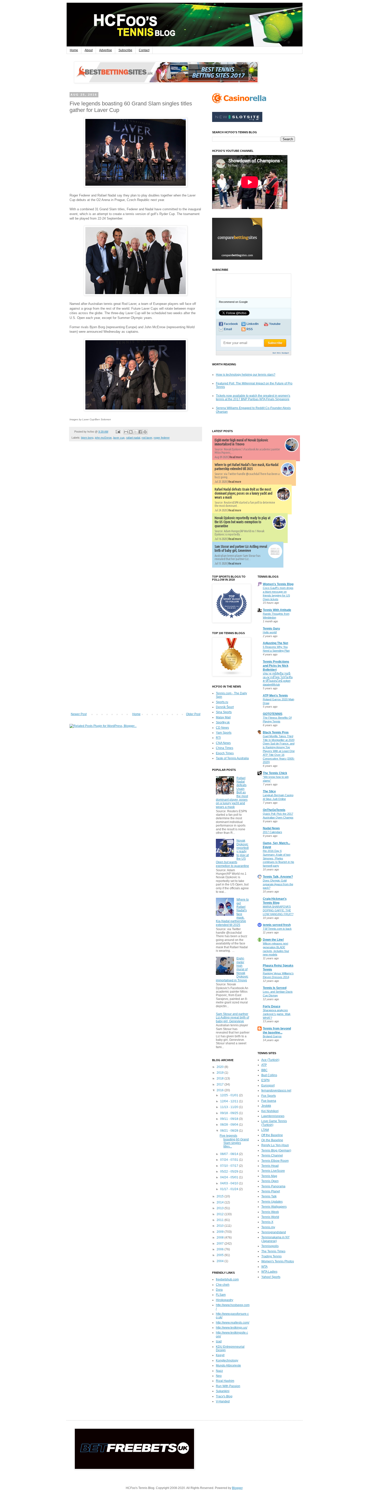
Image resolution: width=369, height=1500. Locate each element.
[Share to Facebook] (140, 431)
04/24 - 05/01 (229, 1177)
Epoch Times (225, 753)
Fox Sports (268, 1096)
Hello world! (270, 632)
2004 (220, 1261)
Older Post (193, 714)
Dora (219, 1289)
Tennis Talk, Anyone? (278, 876)
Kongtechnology (227, 1360)
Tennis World (270, 1217)
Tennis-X (267, 1222)
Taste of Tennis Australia (232, 758)
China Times (224, 748)
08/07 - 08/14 (229, 1154)
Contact (144, 50)
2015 (220, 1196)
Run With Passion (228, 1386)
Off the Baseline (272, 1135)
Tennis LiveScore (273, 1171)
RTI (218, 737)
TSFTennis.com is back (277, 928)
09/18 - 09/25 (229, 1113)
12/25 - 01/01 (229, 1095)
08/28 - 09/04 (229, 1124)
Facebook (231, 323)
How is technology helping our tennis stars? (245, 374)
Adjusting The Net (275, 643)
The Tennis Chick (275, 773)
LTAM (265, 1130)
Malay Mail (223, 717)
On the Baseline (272, 1140)
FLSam (221, 1295)
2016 (220, 1090)
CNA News (223, 743)
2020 (220, 1067)
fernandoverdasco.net (276, 1090)
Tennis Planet (270, 1191)
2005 (220, 1255)
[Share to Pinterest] (145, 431)
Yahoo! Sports (270, 1277)
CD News (222, 727)
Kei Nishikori (270, 1111)
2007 (220, 1243)
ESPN (265, 1080)
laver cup (119, 437)
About (89, 50)
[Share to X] (135, 431)
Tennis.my (268, 1227)
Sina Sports (224, 712)
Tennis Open (270, 1181)
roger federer (162, 437)
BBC (264, 1070)
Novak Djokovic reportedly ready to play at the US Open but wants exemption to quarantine (242, 522)
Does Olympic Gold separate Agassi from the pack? (278, 884)
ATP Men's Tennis (275, 695)
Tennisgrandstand (273, 1232)
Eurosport (268, 1085)
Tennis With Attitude (277, 610)
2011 (220, 1220)
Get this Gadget (281, 353)
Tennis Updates (272, 1201)
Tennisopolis (270, 1246)
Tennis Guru (271, 628)
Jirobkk (266, 1106)
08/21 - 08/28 (229, 1130)
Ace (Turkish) (270, 1060)
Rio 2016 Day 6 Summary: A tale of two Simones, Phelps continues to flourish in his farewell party (278, 858)
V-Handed (223, 1401)
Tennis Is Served (274, 988)
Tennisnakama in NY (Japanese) (275, 1239)
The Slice (269, 791)
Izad (219, 1341)
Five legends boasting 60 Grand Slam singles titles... (234, 1141)
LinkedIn (253, 323)
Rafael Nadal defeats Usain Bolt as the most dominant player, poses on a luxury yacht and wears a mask (243, 493)
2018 (220, 1078)
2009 (220, 1232)
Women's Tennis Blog (278, 584)
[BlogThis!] (130, 431)
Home (74, 50)
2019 (220, 1072)
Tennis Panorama (273, 1186)
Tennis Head (270, 1166)
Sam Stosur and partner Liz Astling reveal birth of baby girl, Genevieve (241, 548)
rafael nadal (133, 437)
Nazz (219, 1371)
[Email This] (126, 431)
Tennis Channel (272, 1155)
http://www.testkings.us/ (231, 1327)
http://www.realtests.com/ (232, 1322)
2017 (220, 1084)
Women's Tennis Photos (277, 1261)
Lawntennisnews (272, 1116)
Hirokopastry (224, 1300)
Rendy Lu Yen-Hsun (275, 1145)
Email (228, 329)
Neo (219, 1376)
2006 (220, 1249)
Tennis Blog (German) (276, 1150)
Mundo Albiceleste (228, 1365)
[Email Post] (117, 431)
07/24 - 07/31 (229, 1160)
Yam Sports (223, 732)
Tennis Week (270, 1212)
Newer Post (79, 714)
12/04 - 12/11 (229, 1101)
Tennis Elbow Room (275, 1161)
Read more (235, 457)
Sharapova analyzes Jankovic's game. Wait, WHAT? (277, 1014)
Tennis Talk (269, 1196)
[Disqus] (136, 515)
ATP (264, 1065)
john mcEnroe (103, 437)
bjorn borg (87, 437)
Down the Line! (273, 939)
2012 (220, 1214)
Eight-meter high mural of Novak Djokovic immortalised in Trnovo (241, 442)
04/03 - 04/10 (229, 1183)
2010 (220, 1226)
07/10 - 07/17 (229, 1166)
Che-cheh (222, 1284)
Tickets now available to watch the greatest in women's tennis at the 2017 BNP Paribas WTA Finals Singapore (253, 397)
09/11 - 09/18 (229, 1119)
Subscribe (125, 50)
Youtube (275, 323)
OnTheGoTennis (274, 810)
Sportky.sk (223, 722)
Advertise (105, 50)
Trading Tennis (271, 1256)
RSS (250, 329)
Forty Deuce (271, 1006)
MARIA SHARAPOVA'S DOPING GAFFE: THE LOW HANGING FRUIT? (278, 910)
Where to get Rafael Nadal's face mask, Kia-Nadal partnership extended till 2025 (246, 467)
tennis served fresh (277, 925)
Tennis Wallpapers (274, 1206)
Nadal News (271, 828)
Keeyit (220, 1355)
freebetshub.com (227, 1279)
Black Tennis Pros (276, 732)
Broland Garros (272, 1036)
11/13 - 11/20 (229, 1107)
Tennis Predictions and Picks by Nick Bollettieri (276, 665)
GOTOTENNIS (272, 714)
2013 (220, 1208)
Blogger (237, 1488)
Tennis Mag (269, 1176)
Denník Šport (225, 707)
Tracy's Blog (224, 1396)
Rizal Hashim (225, 1381)
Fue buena (268, 1101)
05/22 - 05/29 (229, 1171)
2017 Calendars (272, 832)
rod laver (147, 437)
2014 (220, 1202)
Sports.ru (222, 702)
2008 (220, 1237)
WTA (264, 1266)
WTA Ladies (269, 1271)
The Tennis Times (273, 1251)
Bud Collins (269, 1075)
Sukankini (222, 1391)
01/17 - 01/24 (229, 1189)
